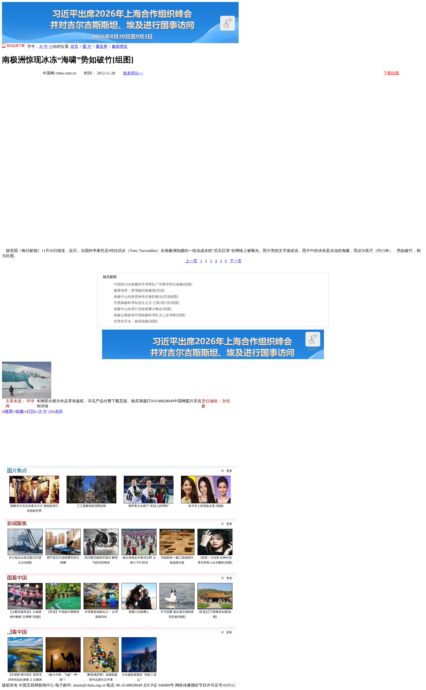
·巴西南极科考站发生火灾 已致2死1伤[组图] (146, 303)
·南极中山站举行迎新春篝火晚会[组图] (142, 309)
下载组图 (391, 73)
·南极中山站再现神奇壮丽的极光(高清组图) (145, 297)
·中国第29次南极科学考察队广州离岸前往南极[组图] (152, 284)
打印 (31, 411)
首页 (74, 46)
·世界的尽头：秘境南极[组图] (135, 321)
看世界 (101, 46)
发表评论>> (133, 73)
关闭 (59, 411)
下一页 (236, 261)
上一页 (191, 261)
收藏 (19, 411)
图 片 (87, 46)
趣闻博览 (119, 46)
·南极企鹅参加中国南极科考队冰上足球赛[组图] (149, 315)
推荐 (9, 411)
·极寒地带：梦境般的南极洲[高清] (139, 290)
